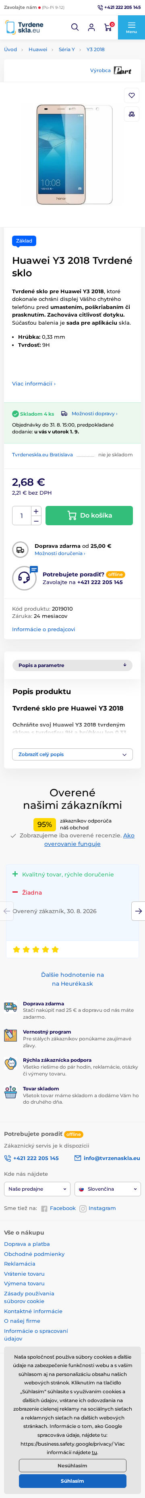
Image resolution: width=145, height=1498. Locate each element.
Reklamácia (19, 1263)
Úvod (10, 49)
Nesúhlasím (72, 1466)
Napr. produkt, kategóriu (56, 67)
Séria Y (67, 49)
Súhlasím (72, 1481)
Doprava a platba (27, 1244)
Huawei (38, 49)
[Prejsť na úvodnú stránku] (24, 27)
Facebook (63, 1208)
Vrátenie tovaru (24, 1273)
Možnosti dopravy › (95, 413)
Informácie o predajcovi (43, 629)
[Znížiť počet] (36, 521)
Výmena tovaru (24, 1283)
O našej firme (22, 1321)
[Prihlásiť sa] (91, 27)
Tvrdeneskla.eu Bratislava (42, 455)
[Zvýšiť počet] (36, 511)
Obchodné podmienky (34, 1254)
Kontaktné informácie (33, 1311)
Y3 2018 (96, 49)
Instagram (102, 1208)
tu (94, 1452)
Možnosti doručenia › (60, 553)
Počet (21, 515)
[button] (75, 27)
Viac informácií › (34, 383)
